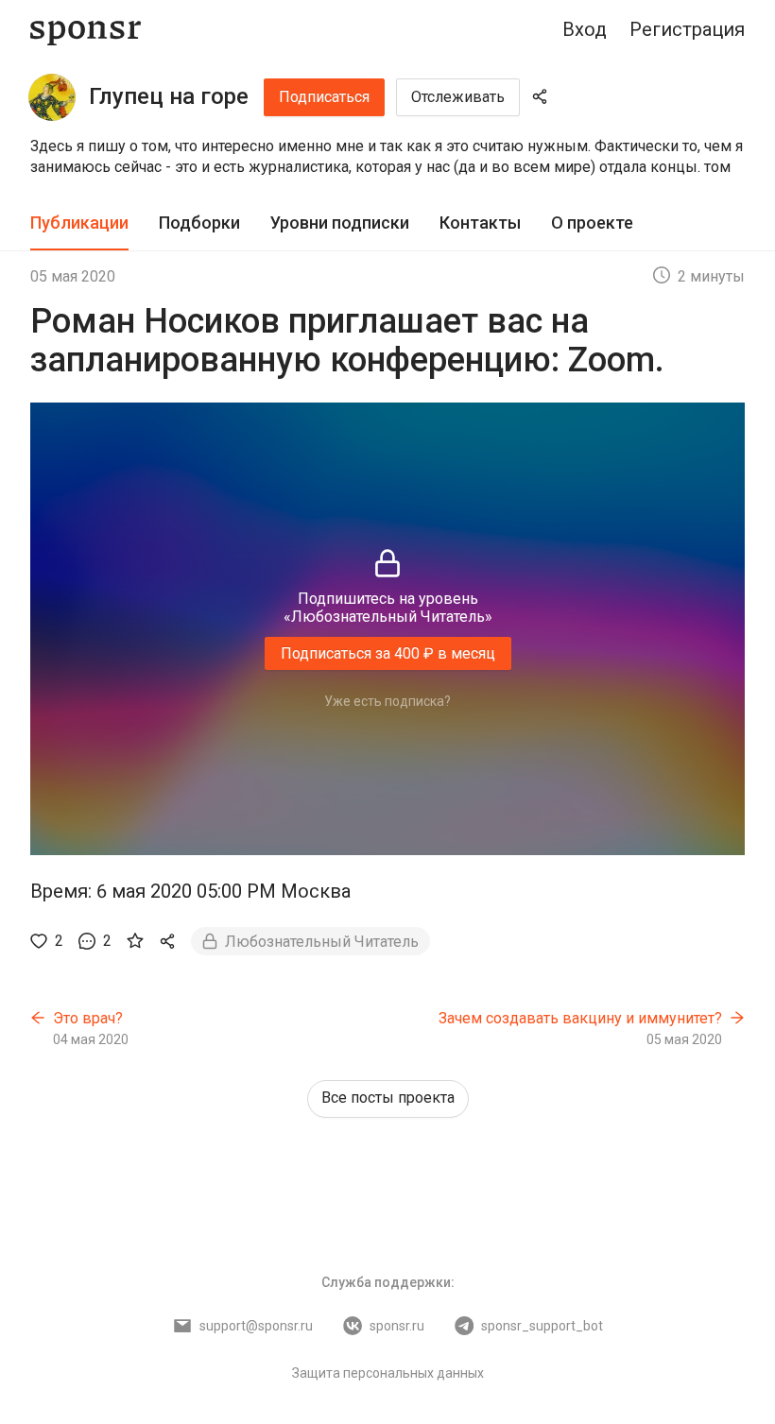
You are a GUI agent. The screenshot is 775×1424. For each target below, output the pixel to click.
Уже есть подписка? (387, 701)
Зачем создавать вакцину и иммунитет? (580, 1018)
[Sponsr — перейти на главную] (85, 30)
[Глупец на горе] (52, 97)
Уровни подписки (339, 222)
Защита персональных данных (388, 1373)
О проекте (592, 222)
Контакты (480, 222)
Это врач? (88, 1018)
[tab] (79, 223)
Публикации (79, 222)
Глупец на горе (169, 96)
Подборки (199, 222)
